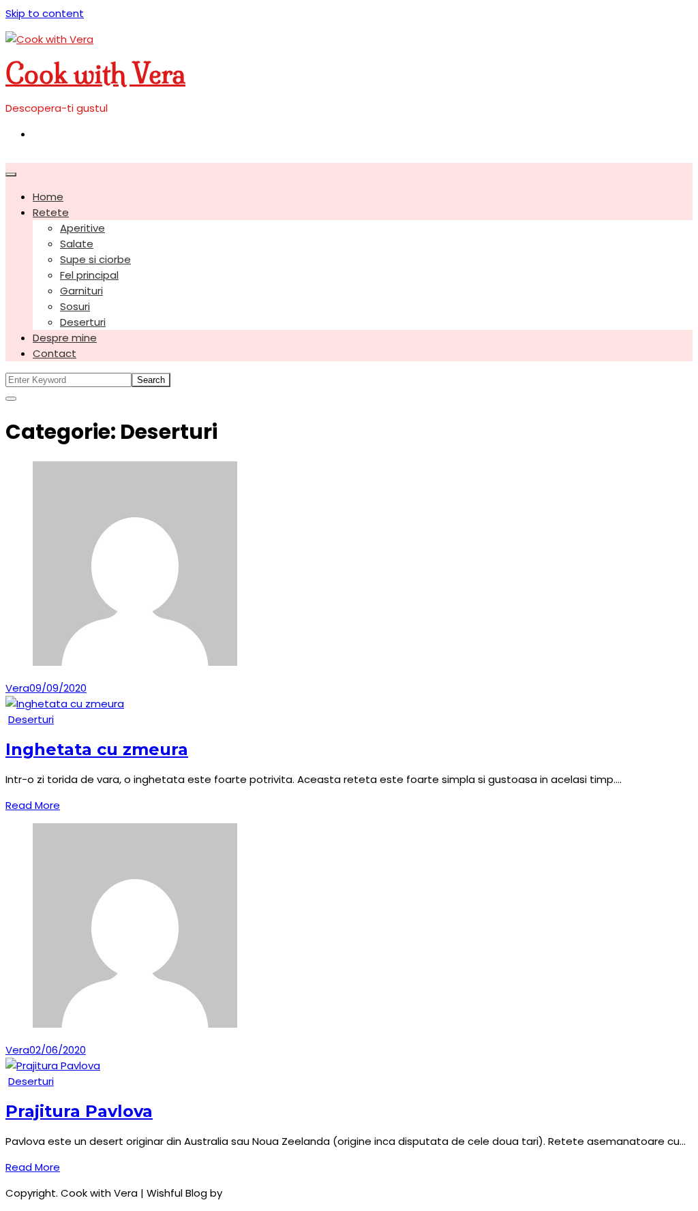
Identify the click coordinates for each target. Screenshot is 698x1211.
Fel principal (89, 275)
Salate (76, 243)
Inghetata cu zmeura (96, 749)
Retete (51, 212)
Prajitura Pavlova (79, 1111)
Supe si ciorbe (95, 259)
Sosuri (75, 306)
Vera (17, 688)
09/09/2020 (58, 688)
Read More (32, 805)
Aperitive (82, 228)
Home (48, 196)
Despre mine (65, 338)
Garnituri (81, 290)
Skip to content (44, 13)
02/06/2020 (57, 1050)
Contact (54, 353)
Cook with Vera (95, 73)
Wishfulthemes (263, 1193)
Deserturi (83, 322)
